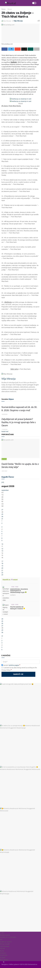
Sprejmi (11, 665)
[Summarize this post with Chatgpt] (24, 49)
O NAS (2, 933)
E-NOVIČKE (3, 955)
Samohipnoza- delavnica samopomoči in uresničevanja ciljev (19, 590)
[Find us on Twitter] (3, 962)
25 (2, 621)
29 (2, 514)
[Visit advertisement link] (20, 99)
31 (2, 519)
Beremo (4, 459)
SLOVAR (2, 958)
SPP (1, 940)
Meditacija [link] (8, 302)
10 (2, 544)
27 (2, 510)
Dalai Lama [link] (14, 369)
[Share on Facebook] (4, 49)
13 (2, 551)
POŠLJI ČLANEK (5, 944)
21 (2, 570)
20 (2, 568)
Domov (3, 9)
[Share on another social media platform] (37, 49)
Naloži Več (4, 431)
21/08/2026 (4, 429)
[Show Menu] (2, 3)
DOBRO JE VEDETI (6, 942)
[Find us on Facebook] (1, 962)
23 (2, 575)
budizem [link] (14, 62)
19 (2, 566)
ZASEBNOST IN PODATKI (8, 937)
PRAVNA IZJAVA (5, 935)
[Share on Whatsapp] (30, 49)
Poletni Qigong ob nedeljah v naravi (16, 608)
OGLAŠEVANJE (4, 946)
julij (2, 482)
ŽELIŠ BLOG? (4, 960)
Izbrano (10, 9)
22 (2, 572)
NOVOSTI (3, 953)
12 (2, 549)
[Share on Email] (18, 49)
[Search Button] (39, 3)
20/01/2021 (4, 471)
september (5, 490)
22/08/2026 (4, 414)
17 (2, 561)
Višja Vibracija (18, 21)
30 (2, 516)
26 (2, 623)
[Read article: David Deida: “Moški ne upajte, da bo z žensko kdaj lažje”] (20, 448)
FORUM (2, 948)
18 (2, 563)
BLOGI (2, 951)
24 (2, 619)
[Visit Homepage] (17, 3)
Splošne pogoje (14, 665)
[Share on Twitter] (11, 49)
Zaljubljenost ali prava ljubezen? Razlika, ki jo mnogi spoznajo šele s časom (18, 422)
